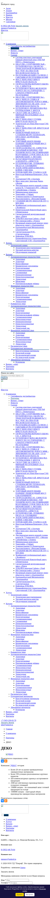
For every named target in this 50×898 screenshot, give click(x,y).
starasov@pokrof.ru (8, 859)
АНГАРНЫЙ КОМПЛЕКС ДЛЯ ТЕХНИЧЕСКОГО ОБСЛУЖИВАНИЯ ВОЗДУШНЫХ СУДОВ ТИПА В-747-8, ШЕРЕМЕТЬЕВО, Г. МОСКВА (32, 153)
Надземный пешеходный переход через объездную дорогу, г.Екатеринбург (32, 224)
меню (6, 815)
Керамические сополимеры (27, 266)
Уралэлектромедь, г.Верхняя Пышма (31, 199)
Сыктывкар (10, 22)
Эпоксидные (21, 279)
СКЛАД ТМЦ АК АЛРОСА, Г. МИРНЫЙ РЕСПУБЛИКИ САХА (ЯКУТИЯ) (30, 115)
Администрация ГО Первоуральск (30, 196)
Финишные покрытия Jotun (22, 286)
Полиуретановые (23, 268)
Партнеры (15, 48)
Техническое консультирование (29, 248)
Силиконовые (21, 272)
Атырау (9, 11)
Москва (9, 19)
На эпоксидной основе (25, 357)
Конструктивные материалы (27, 351)
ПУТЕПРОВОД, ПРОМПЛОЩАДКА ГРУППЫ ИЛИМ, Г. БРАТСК (31, 109)
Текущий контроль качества (27, 250)
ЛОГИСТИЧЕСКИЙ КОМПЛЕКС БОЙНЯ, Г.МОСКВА (30, 169)
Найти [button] (4, 378)
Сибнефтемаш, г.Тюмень (26, 190)
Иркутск (9, 17)
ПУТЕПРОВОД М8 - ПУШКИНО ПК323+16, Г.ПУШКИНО (30, 164)
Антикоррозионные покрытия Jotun (25, 257)
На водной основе (23, 353)
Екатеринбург (11, 13)
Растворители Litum (19, 346)
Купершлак (20, 362)
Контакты (10, 369)
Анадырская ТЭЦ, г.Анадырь (28, 179)
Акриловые (20, 259)
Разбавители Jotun (18, 304)
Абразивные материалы (20, 360)
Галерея (14, 55)
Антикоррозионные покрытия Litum (26, 306)
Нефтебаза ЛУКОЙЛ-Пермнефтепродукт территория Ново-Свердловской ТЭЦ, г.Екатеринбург (31, 238)
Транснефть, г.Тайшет (25, 194)
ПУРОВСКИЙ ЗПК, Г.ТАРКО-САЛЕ (31, 172)
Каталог (9, 254)
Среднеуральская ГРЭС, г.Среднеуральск (26, 233)
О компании (11, 44)
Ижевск (9, 15)
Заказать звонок (22, 26)
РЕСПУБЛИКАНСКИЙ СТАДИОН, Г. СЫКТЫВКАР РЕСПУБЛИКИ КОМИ (32, 76)
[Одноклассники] (5, 761)
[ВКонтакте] (2, 761)
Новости (14, 53)
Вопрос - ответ (12, 364)
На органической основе (26, 355)
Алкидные (20, 261)
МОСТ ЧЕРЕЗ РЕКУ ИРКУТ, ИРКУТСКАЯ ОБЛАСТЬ (28, 80)
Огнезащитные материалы (22, 348)
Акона (22, 867)
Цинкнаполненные (23, 275)
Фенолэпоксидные (23, 319)
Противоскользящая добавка (27, 284)
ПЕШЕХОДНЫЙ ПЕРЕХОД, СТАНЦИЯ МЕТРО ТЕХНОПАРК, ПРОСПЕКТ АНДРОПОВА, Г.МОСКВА (30, 135)
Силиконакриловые (24, 270)
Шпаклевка (20, 281)
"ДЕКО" (13, 765)
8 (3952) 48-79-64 (8, 850)
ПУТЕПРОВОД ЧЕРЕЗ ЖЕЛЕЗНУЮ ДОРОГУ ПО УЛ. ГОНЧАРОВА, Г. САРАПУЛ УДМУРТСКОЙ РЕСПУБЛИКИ (31, 91)
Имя (3, 880)
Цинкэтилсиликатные (25, 277)
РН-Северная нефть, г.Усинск (28, 221)
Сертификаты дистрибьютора (23, 46)
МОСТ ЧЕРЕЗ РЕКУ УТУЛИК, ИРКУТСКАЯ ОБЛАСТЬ (29, 120)
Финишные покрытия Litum (22, 330)
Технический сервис (19, 245)
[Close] (2, 2)
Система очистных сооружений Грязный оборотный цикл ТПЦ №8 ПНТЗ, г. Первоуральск (30, 59)
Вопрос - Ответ (17, 51)
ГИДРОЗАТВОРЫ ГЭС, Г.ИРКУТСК (31, 148)
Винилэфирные (22, 264)
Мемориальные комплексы (27, 192)
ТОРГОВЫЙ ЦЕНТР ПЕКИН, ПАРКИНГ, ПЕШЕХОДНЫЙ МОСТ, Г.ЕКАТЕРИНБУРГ (31, 143)
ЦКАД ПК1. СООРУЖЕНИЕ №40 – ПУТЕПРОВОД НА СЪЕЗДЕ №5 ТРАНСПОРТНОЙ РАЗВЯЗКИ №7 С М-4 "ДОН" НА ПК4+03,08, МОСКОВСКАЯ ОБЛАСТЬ (31, 68)
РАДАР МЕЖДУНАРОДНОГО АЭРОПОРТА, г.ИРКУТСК (29, 160)
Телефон (5, 883)
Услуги (9, 243)
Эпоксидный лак (23, 328)
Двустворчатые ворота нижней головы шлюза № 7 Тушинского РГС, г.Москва (32, 186)
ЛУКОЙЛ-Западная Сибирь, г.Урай (30, 219)
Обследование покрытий (26, 252)
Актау (8, 8)
